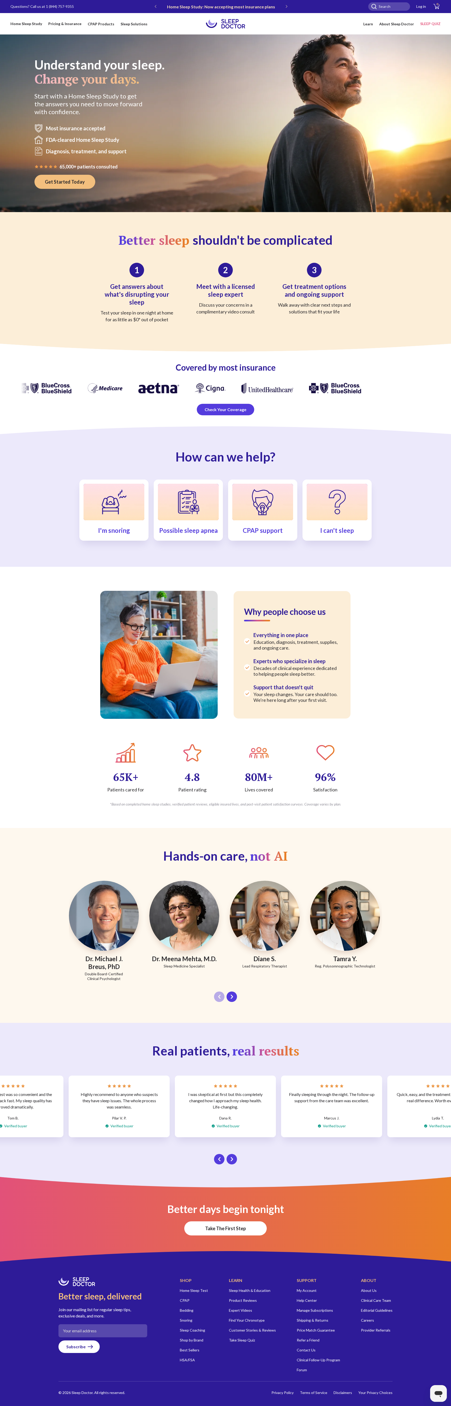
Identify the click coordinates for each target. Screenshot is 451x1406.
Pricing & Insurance (64, 23)
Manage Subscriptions (315, 1310)
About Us (369, 1290)
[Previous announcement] (155, 6)
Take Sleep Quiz (242, 1340)
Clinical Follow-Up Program (318, 1360)
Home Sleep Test (194, 1290)
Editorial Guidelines (377, 1310)
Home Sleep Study (26, 23)
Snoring (186, 1320)
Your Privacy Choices (375, 1392)
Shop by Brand (191, 1340)
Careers (367, 1320)
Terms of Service (313, 1392)
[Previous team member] (219, 996)
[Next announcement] (286, 6)
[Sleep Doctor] (225, 23)
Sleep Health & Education (249, 1290)
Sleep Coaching (192, 1330)
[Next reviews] (232, 1159)
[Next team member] (232, 996)
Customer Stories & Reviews (252, 1330)
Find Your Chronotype (247, 1320)
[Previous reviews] (219, 1159)
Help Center (307, 1300)
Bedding (186, 1310)
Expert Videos (240, 1310)
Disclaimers (343, 1392)
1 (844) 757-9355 (60, 6)
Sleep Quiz (430, 23)
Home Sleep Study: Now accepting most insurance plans (221, 6)
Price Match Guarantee (316, 1330)
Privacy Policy (282, 1392)
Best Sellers (189, 1350)
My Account (307, 1290)
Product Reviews (243, 1300)
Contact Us (306, 1350)
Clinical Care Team (376, 1300)
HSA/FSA (187, 1360)
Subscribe (76, 1346)
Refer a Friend (308, 1340)
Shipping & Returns (312, 1320)
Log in (421, 6)
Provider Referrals (375, 1330)
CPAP (184, 1300)
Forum (302, 1370)
